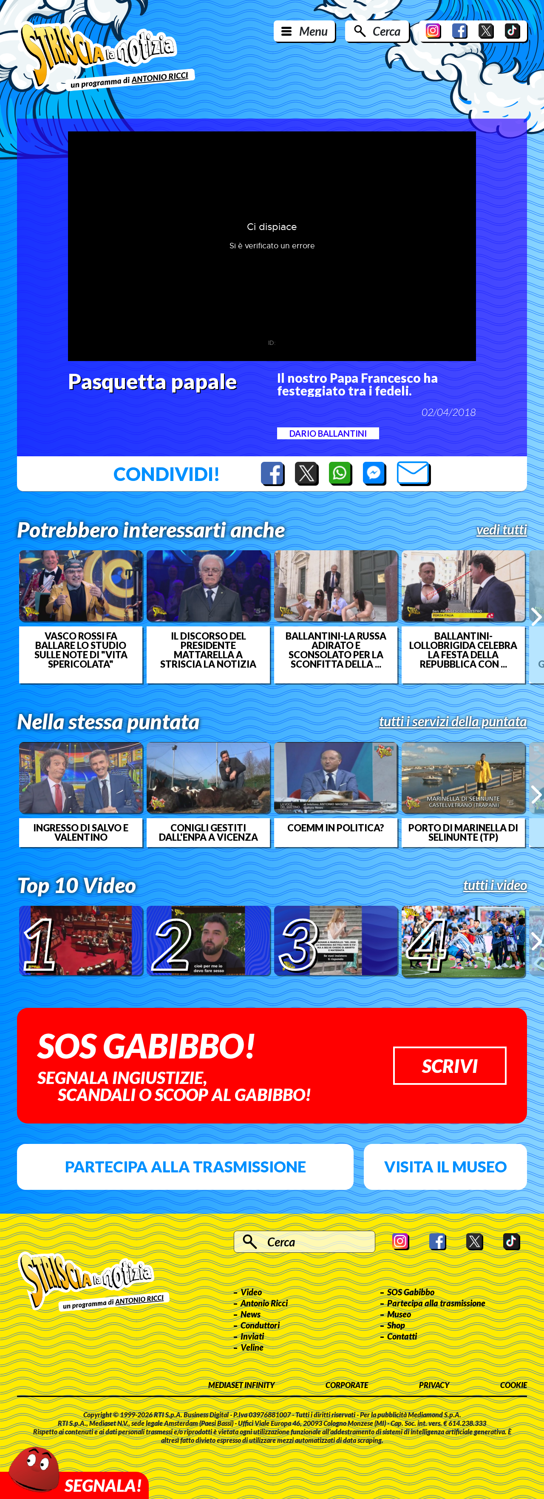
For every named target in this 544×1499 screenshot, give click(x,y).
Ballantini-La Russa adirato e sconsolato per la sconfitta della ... (336, 650)
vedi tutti (501, 529)
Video (251, 1292)
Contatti (402, 1336)
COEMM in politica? (335, 828)
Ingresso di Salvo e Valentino (80, 832)
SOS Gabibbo (410, 1292)
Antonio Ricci (264, 1303)
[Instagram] (433, 31)
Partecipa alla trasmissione (185, 1166)
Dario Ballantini (328, 433)
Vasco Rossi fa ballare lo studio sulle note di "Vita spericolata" (81, 650)
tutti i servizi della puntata (453, 721)
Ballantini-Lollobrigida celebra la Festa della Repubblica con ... (463, 650)
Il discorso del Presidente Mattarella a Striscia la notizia (208, 650)
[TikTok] (512, 31)
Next (536, 616)
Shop (396, 1325)
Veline (252, 1347)
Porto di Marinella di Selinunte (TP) (463, 832)
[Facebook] (460, 31)
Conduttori (260, 1325)
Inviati (252, 1336)
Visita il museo (445, 1166)
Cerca (386, 31)
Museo (399, 1314)
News (251, 1314)
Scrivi (450, 1066)
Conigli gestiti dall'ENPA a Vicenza (208, 832)
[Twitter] (486, 31)
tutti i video (495, 885)
